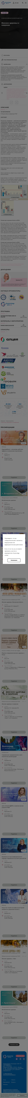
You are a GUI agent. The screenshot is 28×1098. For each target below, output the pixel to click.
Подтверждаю (14, 560)
